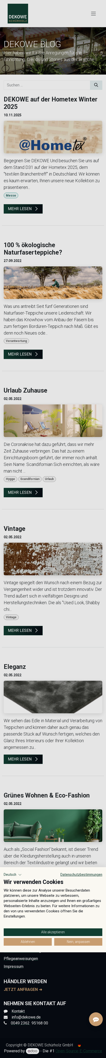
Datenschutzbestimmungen (81, 875)
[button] (13, 875)
